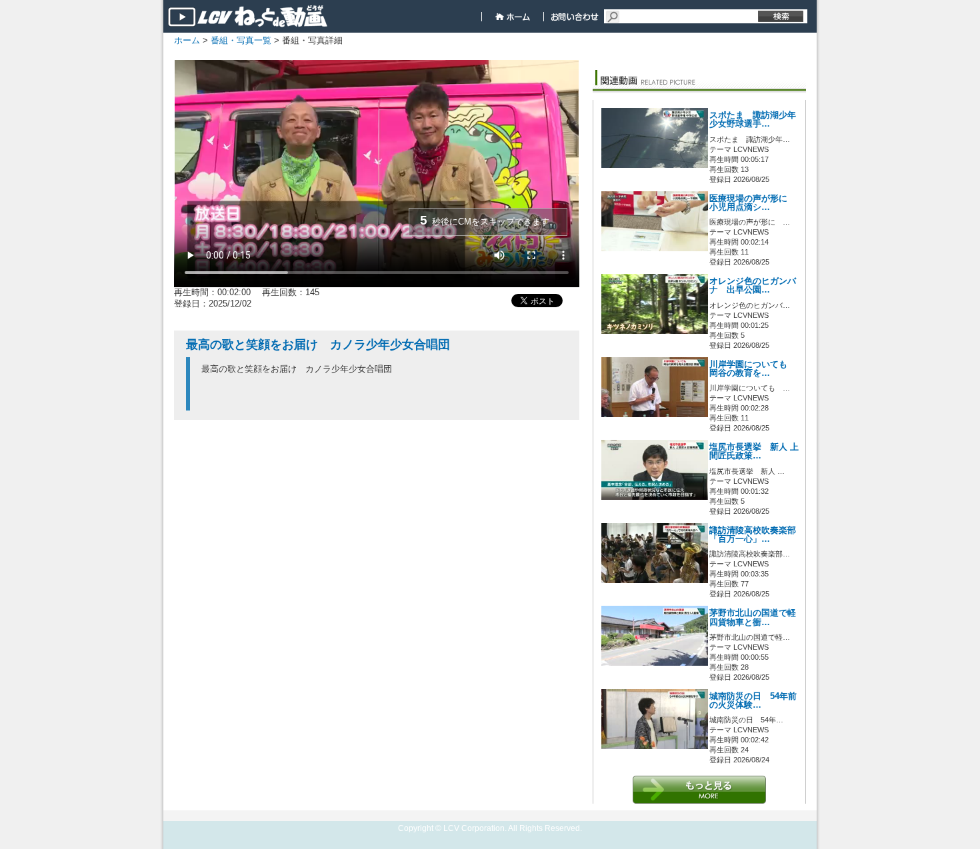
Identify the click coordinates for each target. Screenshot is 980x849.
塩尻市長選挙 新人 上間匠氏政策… (754, 451)
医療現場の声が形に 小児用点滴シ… (752, 203)
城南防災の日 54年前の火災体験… (753, 701)
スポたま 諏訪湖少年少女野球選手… (752, 120)
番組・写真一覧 (241, 40)
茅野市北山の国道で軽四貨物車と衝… (752, 617)
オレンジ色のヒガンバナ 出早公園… (752, 286)
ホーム (187, 40)
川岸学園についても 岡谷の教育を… (752, 369)
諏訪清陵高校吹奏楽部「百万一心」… (752, 535)
